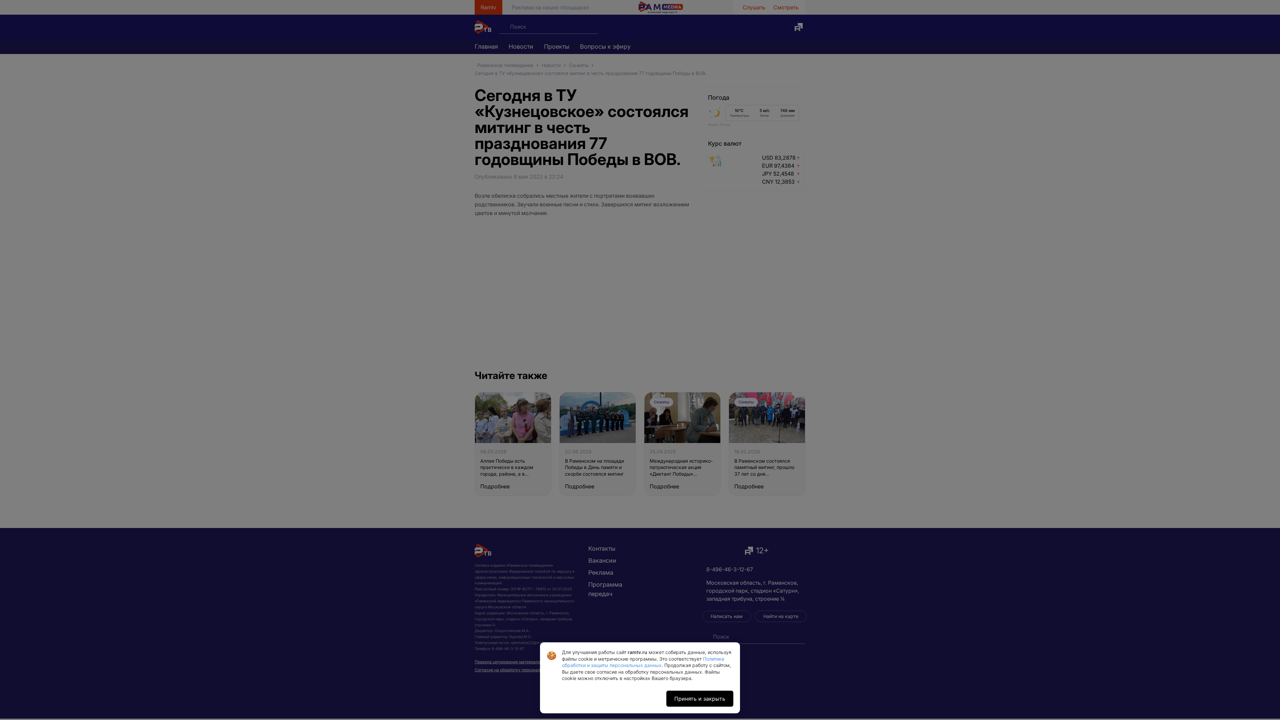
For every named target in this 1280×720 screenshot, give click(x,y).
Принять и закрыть (699, 698)
